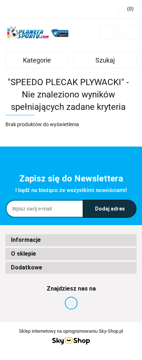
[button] (128, 9)
